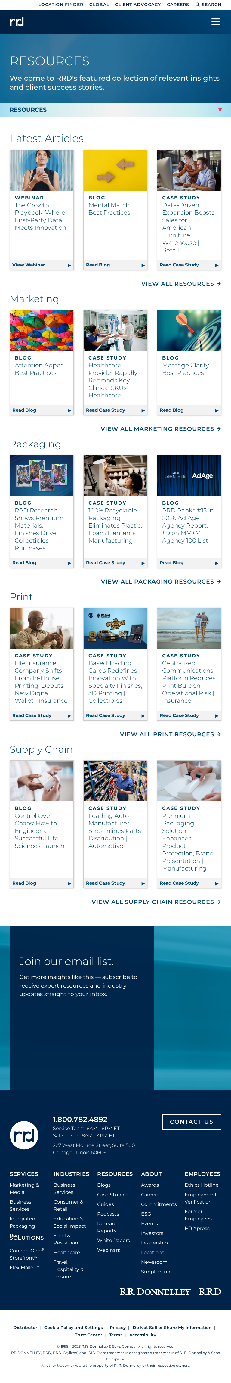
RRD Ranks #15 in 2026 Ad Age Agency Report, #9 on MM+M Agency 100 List (188, 525)
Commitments (159, 1204)
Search (211, 4)
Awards (150, 1185)
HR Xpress (197, 1228)
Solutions (27, 1238)
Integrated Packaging (22, 1222)
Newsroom (154, 1262)
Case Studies (112, 1195)
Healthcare (67, 1252)
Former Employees (198, 1215)
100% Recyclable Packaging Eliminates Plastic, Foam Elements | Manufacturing (115, 525)
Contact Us (192, 1121)
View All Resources (177, 283)
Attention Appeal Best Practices (40, 369)
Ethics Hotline (202, 1185)
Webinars (108, 1250)
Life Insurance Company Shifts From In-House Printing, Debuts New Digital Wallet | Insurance (41, 681)
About (151, 1174)
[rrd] (16, 21)
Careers (178, 4)
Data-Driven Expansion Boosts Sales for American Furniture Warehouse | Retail (188, 227)
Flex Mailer (24, 1267)
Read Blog (116, 265)
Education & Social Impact (70, 1222)
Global (99, 4)
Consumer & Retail (68, 1205)
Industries (71, 1174)
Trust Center (88, 1335)
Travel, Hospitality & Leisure (69, 1269)
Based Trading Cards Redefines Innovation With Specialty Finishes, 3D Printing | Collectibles (115, 681)
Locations (152, 1252)
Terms (115, 1335)
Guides (105, 1204)
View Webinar (42, 265)
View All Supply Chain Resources (153, 902)
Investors (152, 1233)
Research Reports (108, 1227)
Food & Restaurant (67, 1239)
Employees (202, 1174)
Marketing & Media (24, 1188)
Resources (115, 1174)
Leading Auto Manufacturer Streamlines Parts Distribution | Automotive (114, 830)
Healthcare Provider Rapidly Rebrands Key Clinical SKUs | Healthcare (112, 380)
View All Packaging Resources (157, 581)
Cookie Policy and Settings (73, 1327)
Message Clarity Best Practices (185, 369)
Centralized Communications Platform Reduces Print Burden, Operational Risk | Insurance (189, 681)
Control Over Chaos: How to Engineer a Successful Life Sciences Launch (39, 830)
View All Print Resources (167, 734)
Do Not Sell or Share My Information (172, 1327)
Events (149, 1223)
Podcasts (108, 1214)
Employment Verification (201, 1198)
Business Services (20, 1205)
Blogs (104, 1185)
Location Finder (60, 4)
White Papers (113, 1240)
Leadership (154, 1243)
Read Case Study (190, 265)
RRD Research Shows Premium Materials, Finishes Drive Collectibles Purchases (39, 529)
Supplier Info (156, 1272)
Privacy (118, 1327)
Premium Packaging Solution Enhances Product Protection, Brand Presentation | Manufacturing (188, 842)
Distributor (25, 1327)
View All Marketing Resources (157, 428)
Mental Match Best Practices (109, 208)
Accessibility (142, 1335)
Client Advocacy (138, 4)
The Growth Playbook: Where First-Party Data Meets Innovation (40, 216)
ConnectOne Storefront (27, 1254)
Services (24, 1174)
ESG (146, 1214)
